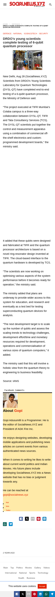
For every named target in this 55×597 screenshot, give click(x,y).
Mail (7, 502)
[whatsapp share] (5, 524)
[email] (29, 594)
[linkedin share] (44, 519)
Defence (16, 24)
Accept (42, 586)
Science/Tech (30, 34)
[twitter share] (27, 519)
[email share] (33, 519)
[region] (27, 14)
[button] (27, 60)
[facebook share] (21, 519)
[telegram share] (11, 524)
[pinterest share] (38, 519)
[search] (50, 4)
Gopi (18, 411)
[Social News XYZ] (27, 4)
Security (43, 34)
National (17, 34)
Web (7, 506)
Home (5, 24)
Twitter (8, 510)
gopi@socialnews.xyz (15, 494)
